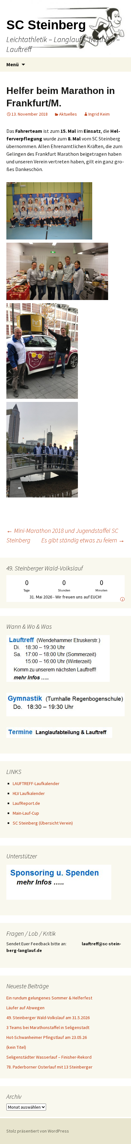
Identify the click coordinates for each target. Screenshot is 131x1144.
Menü (12, 64)
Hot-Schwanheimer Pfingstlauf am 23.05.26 (46, 1037)
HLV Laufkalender (29, 793)
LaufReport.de (26, 803)
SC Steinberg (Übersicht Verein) (43, 823)
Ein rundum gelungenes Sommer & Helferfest (49, 998)
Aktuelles (68, 114)
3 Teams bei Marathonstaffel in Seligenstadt (47, 1027)
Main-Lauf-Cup (26, 813)
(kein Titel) (16, 1047)
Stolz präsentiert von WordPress (37, 1131)
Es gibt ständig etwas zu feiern (83, 540)
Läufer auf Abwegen (25, 1008)
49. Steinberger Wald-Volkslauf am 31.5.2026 (48, 1017)
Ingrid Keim (99, 114)
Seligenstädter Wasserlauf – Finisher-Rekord (49, 1057)
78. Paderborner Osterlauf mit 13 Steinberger (49, 1067)
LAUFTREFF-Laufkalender (36, 783)
